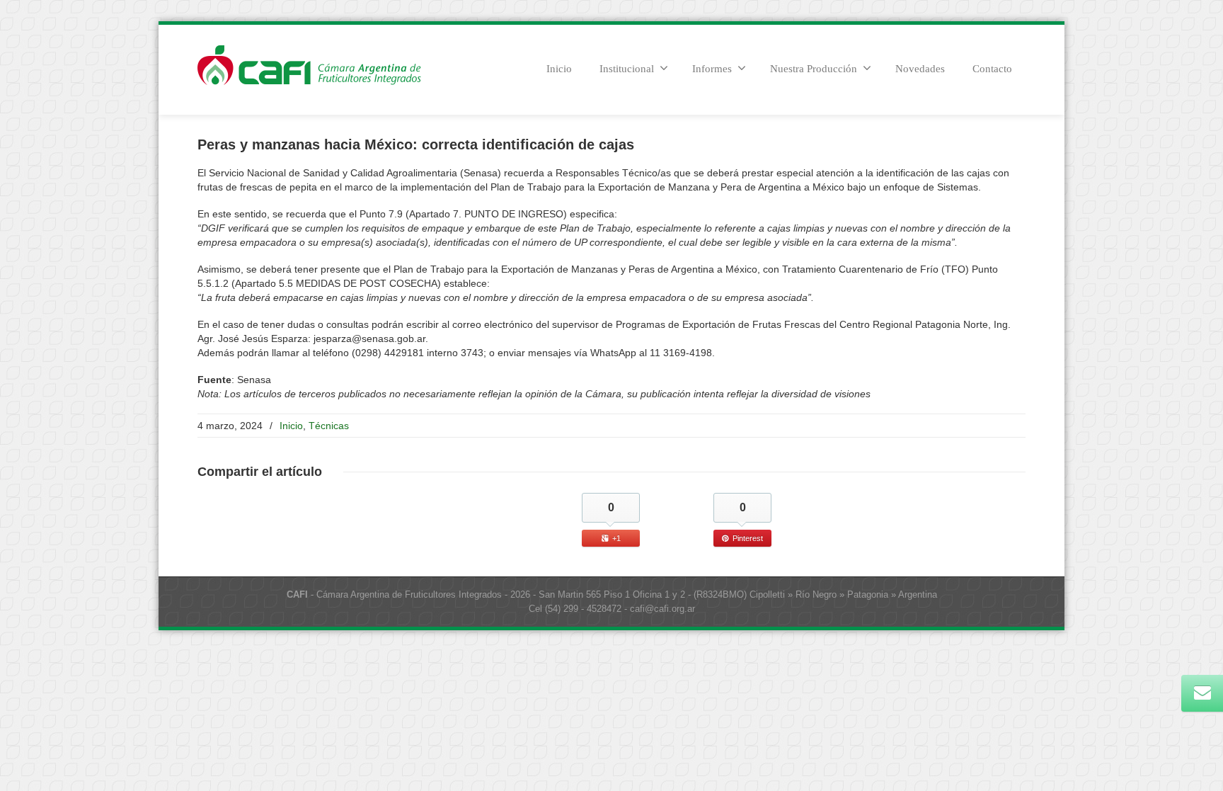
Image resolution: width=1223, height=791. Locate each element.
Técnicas (329, 425)
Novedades (920, 68)
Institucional (626, 68)
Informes (712, 68)
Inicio (559, 68)
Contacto (992, 68)
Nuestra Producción (813, 68)
